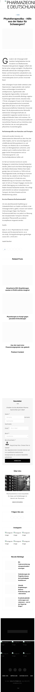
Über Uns (5, 676)
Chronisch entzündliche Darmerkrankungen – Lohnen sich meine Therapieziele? (17, 387)
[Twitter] (15, 669)
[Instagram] (20, 669)
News (18, 15)
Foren (17, 451)
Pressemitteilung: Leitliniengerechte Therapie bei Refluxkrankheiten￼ (17, 495)
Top (18, 688)
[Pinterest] (17, 53)
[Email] (23, 53)
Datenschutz (24, 676)
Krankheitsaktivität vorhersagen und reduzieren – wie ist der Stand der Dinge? (24, 602)
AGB (31, 676)
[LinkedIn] (28, 53)
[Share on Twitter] (12, 53)
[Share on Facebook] (6, 53)
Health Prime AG (15, 681)
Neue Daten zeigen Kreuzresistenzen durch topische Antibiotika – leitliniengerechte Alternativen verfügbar (17, 528)
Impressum (14, 676)
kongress (17, 381)
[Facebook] (10, 669)
